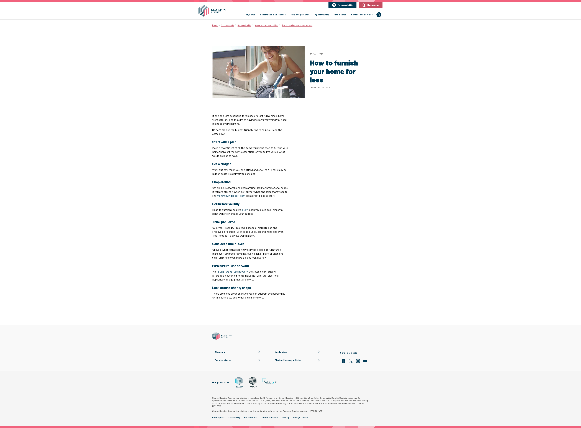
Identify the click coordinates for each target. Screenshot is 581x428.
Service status (223, 360)
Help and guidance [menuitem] (300, 14)
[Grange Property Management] (270, 382)
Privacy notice (250, 417)
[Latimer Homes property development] (253, 382)
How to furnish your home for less (297, 25)
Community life (244, 25)
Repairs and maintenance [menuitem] (273, 14)
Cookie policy (218, 417)
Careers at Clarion (269, 417)
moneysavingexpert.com (231, 195)
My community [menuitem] (322, 14)
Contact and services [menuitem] (362, 14)
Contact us (281, 351)
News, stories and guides (266, 25)
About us (220, 351)
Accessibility (234, 417)
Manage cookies (300, 417)
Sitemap (285, 417)
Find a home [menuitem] (340, 14)
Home (215, 25)
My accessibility (345, 5)
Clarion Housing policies (288, 360)
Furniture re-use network (233, 271)
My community (227, 25)
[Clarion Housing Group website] (239, 382)
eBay (245, 209)
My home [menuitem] (250, 14)
